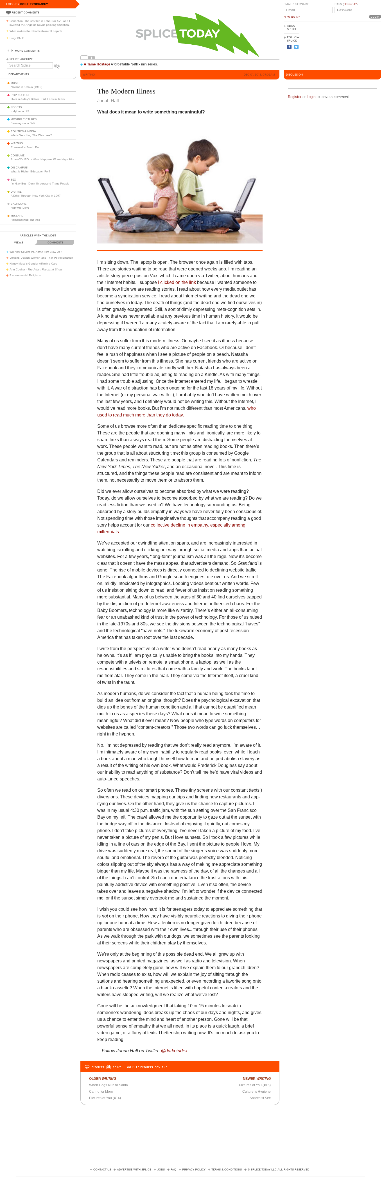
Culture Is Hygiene (256, 1092)
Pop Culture (20, 95)
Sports (16, 107)
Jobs (161, 1169)
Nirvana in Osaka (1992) (26, 86)
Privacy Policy (193, 1169)
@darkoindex (174, 1050)
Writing (17, 143)
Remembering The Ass (25, 219)
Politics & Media (23, 131)
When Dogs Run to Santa (108, 1085)
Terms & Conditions (226, 1169)
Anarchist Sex (260, 1098)
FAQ (173, 1169)
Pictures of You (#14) (105, 1098)
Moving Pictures (24, 119)
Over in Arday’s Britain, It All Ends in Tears (38, 99)
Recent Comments (25, 12)
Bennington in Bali (23, 123)
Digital (16, 191)
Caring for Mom (101, 1092)
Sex (13, 179)
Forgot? (350, 4)
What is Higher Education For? (30, 171)
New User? (292, 17)
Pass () (346, 4)
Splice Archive (21, 59)
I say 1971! (17, 38)
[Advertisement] (356, 45)
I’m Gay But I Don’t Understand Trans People (40, 183)
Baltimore (18, 204)
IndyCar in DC (20, 111)
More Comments (27, 51)
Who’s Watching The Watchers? (31, 135)
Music (15, 83)
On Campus (19, 167)
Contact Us (102, 1169)
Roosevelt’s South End (25, 147)
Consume (17, 155)
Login (311, 97)
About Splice (292, 27)
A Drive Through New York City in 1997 (36, 195)
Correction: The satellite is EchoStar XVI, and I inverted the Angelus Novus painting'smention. (40, 22)
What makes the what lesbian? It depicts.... (37, 31)
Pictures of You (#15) (255, 1085)
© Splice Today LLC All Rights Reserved (278, 1169)
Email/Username (296, 4)
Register (294, 97)
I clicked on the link (177, 282)
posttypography (34, 4)
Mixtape (17, 216)
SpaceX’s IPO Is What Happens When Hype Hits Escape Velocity (53, 159)
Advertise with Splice (134, 1169)
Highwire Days (20, 207)
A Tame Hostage (97, 64)
